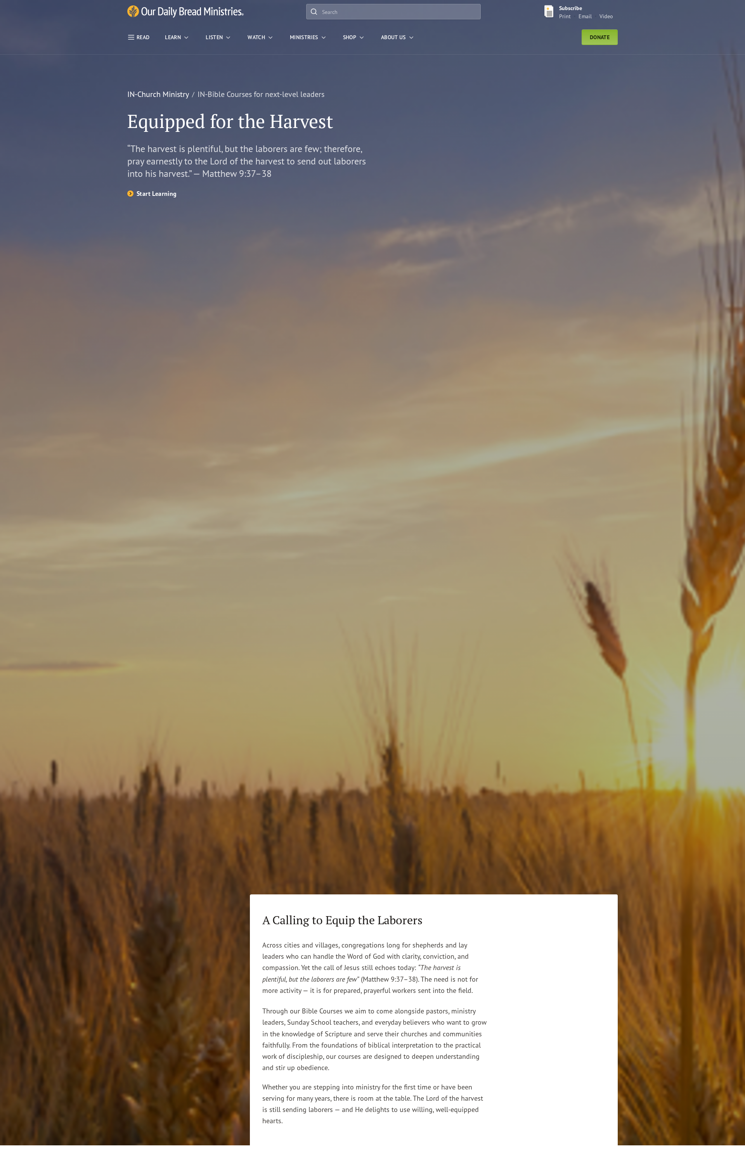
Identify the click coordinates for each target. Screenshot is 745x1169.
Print (565, 16)
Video (606, 16)
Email (585, 16)
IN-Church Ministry (158, 94)
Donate (600, 37)
